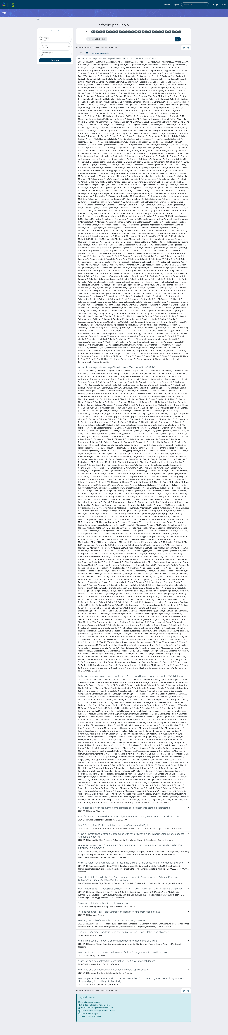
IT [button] (212, 4)
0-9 (93, 32)
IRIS (38, 19)
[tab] (81, 53)
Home (167, 4)
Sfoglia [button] (175, 4)
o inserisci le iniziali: (96, 39)
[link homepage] (8, 4)
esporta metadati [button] (100, 53)
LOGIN (223, 4)
